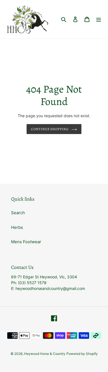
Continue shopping (50, 129)
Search (18, 212)
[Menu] (98, 19)
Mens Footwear (26, 241)
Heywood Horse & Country (44, 354)
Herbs (17, 227)
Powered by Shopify (82, 354)
